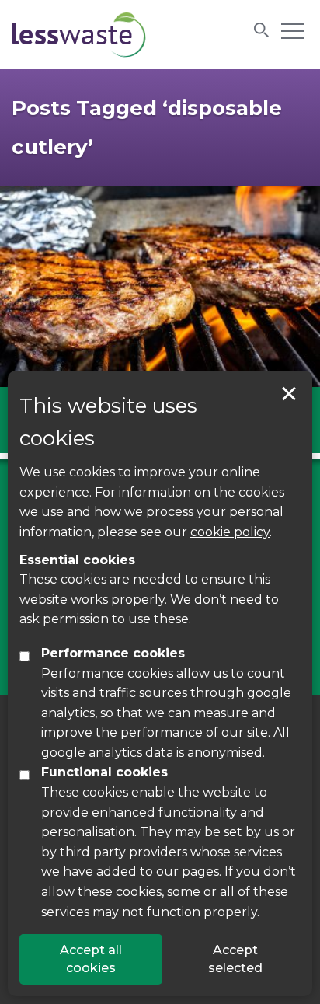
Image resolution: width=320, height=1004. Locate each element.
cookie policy (230, 532)
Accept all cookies (91, 958)
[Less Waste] (79, 35)
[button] (292, 29)
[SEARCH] (261, 29)
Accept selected (289, 394)
